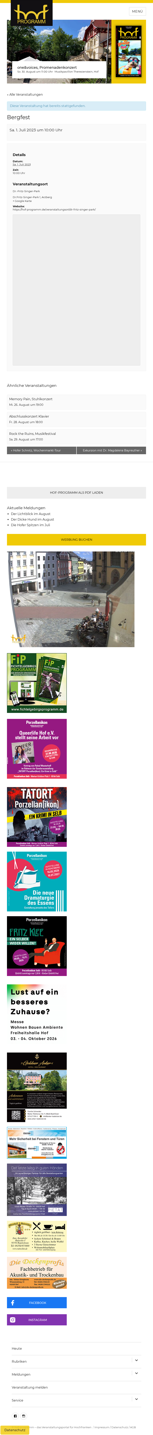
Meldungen (21, 1374)
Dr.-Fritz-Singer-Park (26, 191)
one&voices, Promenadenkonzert (47, 67)
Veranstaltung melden (30, 1387)
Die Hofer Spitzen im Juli (30, 525)
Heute (17, 1348)
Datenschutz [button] (14, 1430)
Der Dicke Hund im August (32, 519)
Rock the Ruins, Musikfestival (32, 434)
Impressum (101, 1427)
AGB (133, 1427)
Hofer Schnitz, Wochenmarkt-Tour (36, 450)
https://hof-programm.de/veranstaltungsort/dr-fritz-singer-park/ (54, 209)
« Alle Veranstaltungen (25, 94)
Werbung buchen (76, 540)
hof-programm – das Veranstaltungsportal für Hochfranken (53, 1427)
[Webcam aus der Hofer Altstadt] (70, 599)
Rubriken (19, 1361)
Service (17, 1400)
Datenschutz (119, 1427)
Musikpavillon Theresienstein (74, 71)
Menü (137, 11)
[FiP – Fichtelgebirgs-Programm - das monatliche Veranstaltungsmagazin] (76, 683)
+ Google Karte (22, 200)
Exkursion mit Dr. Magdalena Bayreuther (112, 450)
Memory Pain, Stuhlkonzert (31, 399)
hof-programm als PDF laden (76, 492)
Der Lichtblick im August (31, 514)
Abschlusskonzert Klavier (29, 416)
